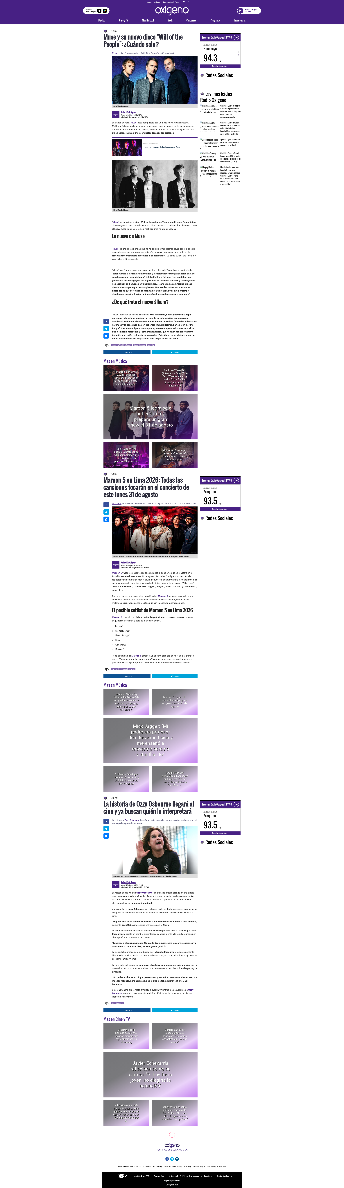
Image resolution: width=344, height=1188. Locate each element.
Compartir (128, 352)
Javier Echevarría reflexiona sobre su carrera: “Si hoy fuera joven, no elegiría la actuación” (150, 1075)
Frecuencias (240, 20)
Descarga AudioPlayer (171, 2)
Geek (170, 20)
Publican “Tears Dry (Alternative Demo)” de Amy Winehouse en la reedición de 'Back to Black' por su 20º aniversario (175, 378)
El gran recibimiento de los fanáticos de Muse (161, 147)
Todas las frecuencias (219, 66)
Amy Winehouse (165, 1170)
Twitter (176, 352)
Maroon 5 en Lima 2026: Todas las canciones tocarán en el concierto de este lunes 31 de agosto (126, 378)
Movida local (148, 20)
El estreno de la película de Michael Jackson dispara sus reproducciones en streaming (126, 1036)
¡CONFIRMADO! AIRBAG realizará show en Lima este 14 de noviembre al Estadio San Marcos (175, 779)
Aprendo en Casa (153, 2)
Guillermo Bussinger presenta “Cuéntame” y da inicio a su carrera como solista (175, 455)
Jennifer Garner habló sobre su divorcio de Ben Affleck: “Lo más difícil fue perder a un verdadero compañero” (175, 1113)
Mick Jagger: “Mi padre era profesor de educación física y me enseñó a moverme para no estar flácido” (126, 455)
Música (101, 20)
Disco (136, 345)
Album (142, 345)
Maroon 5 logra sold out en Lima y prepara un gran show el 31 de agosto (150, 416)
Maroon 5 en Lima (128, 669)
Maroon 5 (116, 503)
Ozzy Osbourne (132, 820)
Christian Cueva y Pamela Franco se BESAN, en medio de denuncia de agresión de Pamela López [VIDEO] (230, 157)
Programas (215, 20)
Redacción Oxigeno (128, 112)
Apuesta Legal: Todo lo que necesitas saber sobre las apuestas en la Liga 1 (230, 142)
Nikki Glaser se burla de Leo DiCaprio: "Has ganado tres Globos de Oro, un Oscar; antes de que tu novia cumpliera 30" (126, 1113)
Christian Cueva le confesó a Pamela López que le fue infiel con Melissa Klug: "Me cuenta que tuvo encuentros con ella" (230, 111)
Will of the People (124, 345)
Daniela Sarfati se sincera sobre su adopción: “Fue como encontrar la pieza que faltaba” (174, 1036)
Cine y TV (123, 20)
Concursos (191, 20)
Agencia (151, 345)
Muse (115, 53)
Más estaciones (189, 2)
